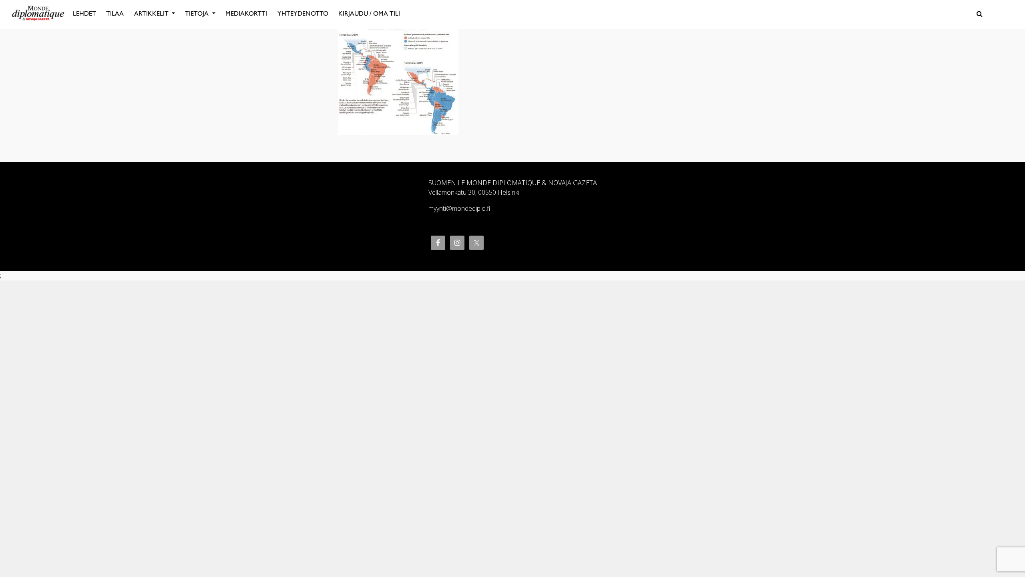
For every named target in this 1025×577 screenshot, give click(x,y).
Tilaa (115, 13)
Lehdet (84, 13)
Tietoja (197, 13)
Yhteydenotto (302, 13)
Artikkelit (152, 13)
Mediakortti (246, 13)
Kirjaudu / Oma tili (369, 13)
